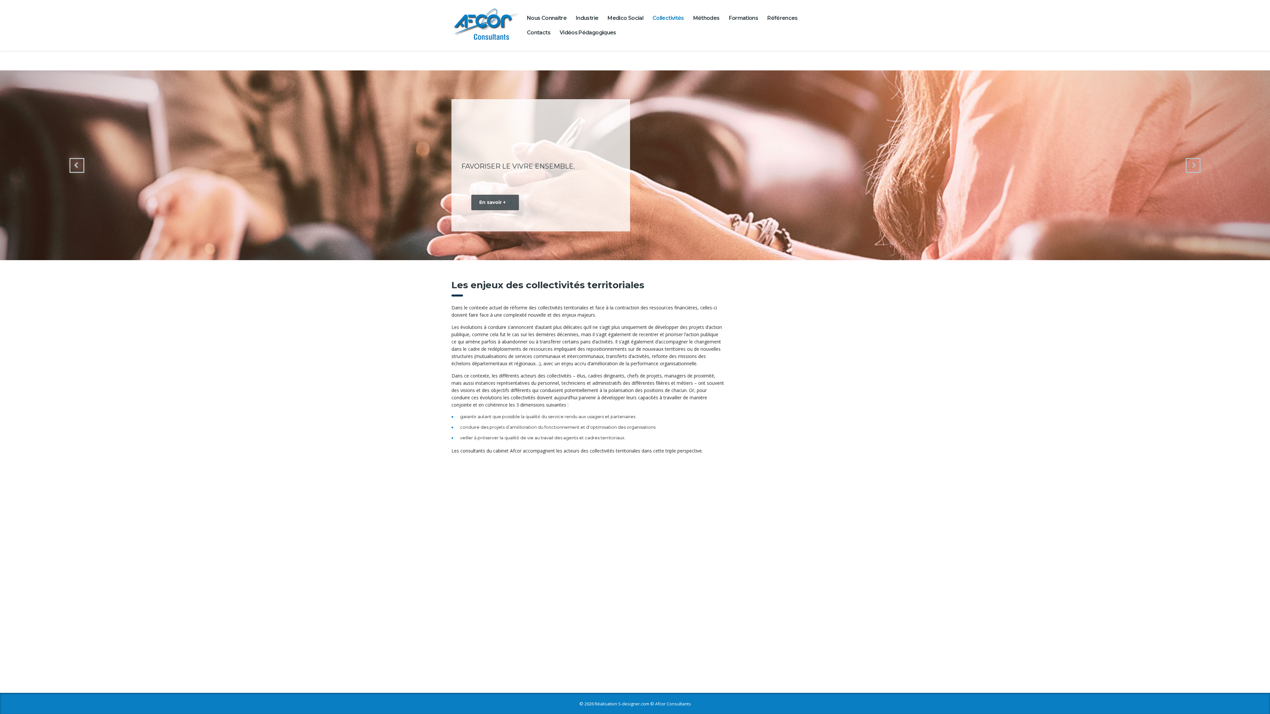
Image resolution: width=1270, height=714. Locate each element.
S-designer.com (633, 704)
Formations (743, 18)
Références (782, 18)
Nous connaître (547, 18)
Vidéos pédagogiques (588, 32)
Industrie (587, 18)
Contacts (538, 32)
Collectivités (668, 18)
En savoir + (492, 199)
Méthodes (706, 18)
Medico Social (625, 18)
